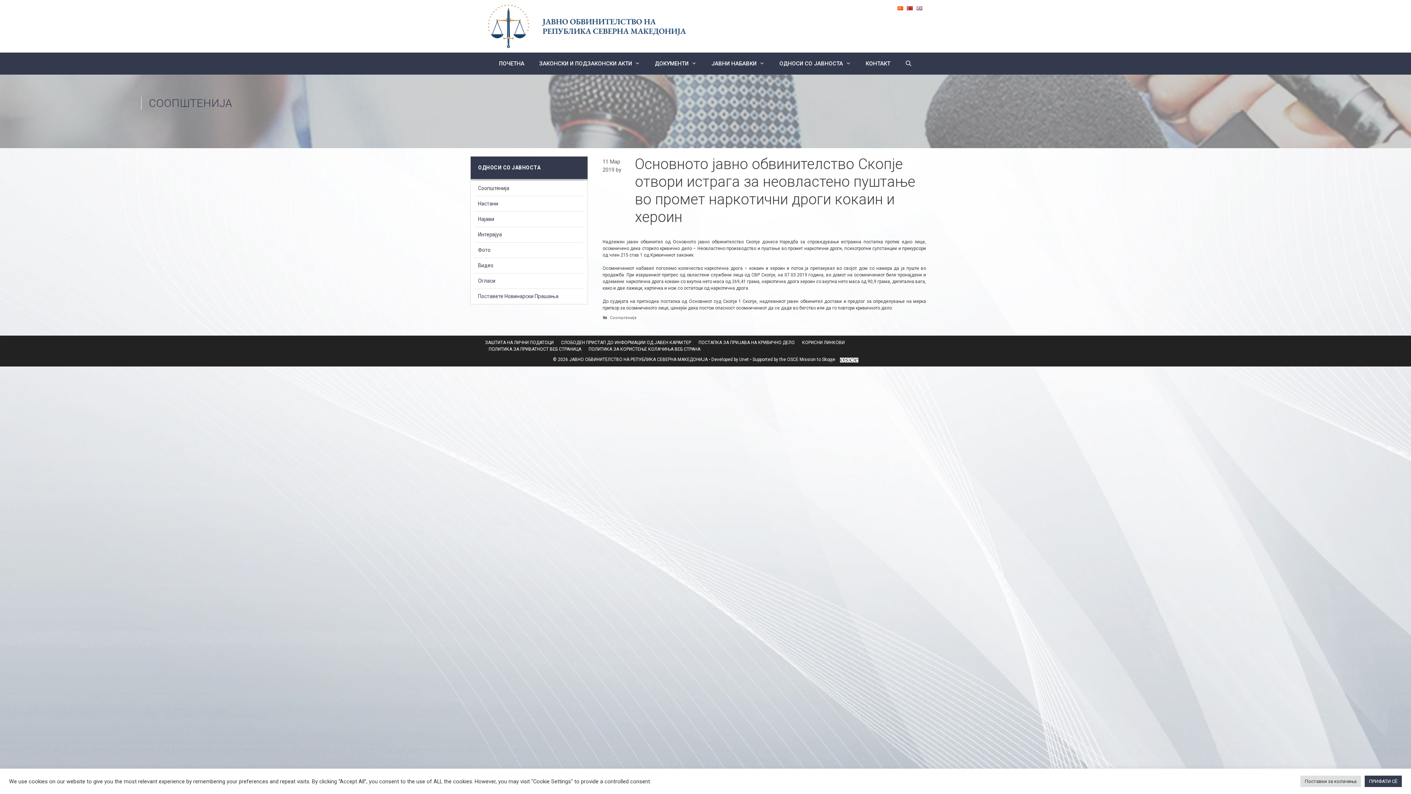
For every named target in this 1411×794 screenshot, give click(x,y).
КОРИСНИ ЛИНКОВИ (823, 342)
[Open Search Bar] (908, 64)
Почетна (511, 63)
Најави (486, 219)
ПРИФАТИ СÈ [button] (1383, 781)
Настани (488, 204)
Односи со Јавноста (811, 63)
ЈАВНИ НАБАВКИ (734, 63)
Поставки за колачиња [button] (1331, 781)
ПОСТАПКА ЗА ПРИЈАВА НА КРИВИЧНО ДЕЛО (747, 342)
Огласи (486, 281)
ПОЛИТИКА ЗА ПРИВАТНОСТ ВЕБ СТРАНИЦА (535, 349)
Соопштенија (190, 103)
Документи (672, 63)
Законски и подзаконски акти (585, 63)
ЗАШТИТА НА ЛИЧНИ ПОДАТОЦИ (519, 342)
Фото (484, 250)
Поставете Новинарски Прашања (518, 296)
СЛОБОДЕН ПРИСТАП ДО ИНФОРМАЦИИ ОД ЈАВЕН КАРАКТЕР (626, 342)
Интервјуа (490, 234)
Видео (485, 265)
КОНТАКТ (878, 63)
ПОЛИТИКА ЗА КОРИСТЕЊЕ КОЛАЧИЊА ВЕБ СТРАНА (644, 349)
